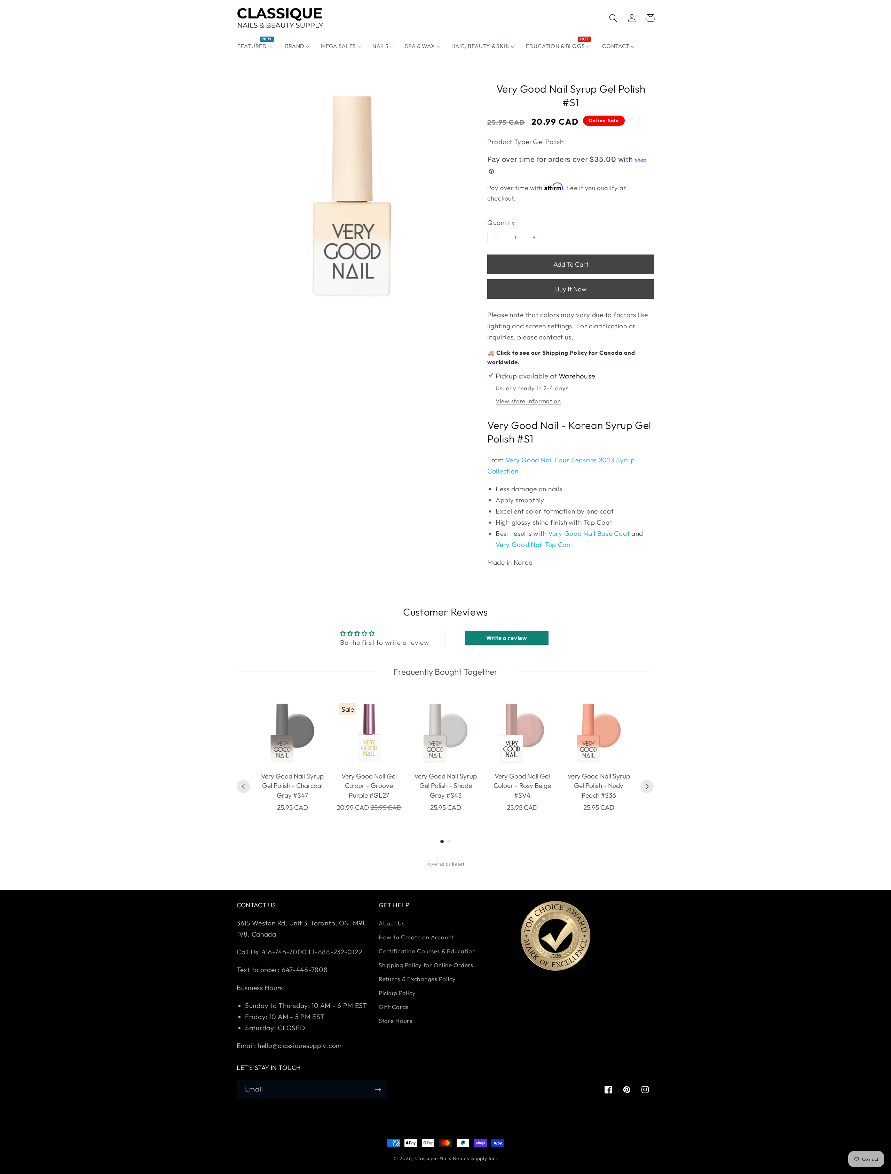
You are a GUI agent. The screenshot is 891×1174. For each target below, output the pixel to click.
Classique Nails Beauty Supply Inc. (456, 1158)
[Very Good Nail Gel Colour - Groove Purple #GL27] (369, 733)
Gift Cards (394, 1006)
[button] (613, 18)
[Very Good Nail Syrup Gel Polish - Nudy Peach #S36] (598, 733)
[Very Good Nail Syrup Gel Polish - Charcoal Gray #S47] (292, 733)
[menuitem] (255, 46)
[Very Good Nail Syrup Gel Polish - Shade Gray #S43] (445, 733)
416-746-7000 (284, 952)
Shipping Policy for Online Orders (426, 965)
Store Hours (395, 1020)
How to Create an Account (416, 937)
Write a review (506, 637)
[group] (292, 757)
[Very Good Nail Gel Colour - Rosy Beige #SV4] (522, 733)
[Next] (647, 786)
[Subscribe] (378, 1089)
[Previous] (243, 786)
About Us (392, 923)
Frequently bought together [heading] (445, 671)
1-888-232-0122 (336, 952)
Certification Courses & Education (427, 951)
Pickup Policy (397, 992)
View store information (528, 401)
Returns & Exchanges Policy (417, 979)
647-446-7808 (305, 969)
